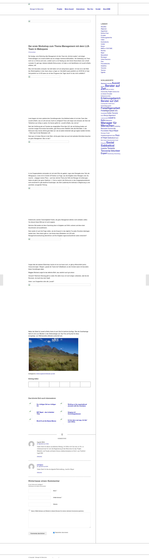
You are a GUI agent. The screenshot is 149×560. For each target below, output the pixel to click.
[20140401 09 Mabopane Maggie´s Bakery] (59, 32)
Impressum (49, 557)
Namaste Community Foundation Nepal (108, 129)
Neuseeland (104, 55)
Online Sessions (105, 59)
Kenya (103, 46)
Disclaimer (55, 557)
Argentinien (104, 31)
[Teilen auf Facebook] (33, 384)
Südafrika (103, 66)
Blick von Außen (110, 89)
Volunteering (111, 153)
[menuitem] (59, 9)
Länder (103, 44)
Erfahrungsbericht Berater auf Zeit (45, 373)
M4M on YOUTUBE (106, 48)
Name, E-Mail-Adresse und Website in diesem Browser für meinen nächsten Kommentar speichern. (57, 511)
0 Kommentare (32, 52)
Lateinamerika (104, 118)
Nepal (102, 53)
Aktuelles (103, 27)
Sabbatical (111, 138)
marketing (117, 126)
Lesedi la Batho (108, 118)
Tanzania (103, 68)
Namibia (103, 51)
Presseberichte (105, 64)
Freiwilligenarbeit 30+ (109, 110)
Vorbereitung (117, 153)
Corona (115, 92)
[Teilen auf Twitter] (44, 384)
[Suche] (113, 9)
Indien (102, 40)
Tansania (111, 148)
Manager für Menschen (109, 123)
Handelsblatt (104, 113)
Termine (103, 70)
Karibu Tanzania (112, 113)
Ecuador (103, 35)
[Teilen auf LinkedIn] (65, 384)
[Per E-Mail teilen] (85, 384)
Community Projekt (106, 92)
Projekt (108, 133)
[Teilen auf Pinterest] (54, 384)
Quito (113, 135)
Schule (105, 140)
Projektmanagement (106, 135)
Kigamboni (112, 115)
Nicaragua (104, 57)
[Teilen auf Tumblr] (75, 384)
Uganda (103, 72)
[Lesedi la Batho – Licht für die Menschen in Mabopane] (1, 280)
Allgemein (104, 29)
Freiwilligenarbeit (110, 108)
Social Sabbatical (107, 143)
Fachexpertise (104, 103)
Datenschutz (62, 557)
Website (55, 504)
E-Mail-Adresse (57, 497)
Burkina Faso (105, 33)
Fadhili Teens (111, 103)
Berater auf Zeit (110, 87)
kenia (102, 115)
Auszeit (116, 83)
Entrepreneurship (105, 96)
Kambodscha (105, 42)
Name (55, 491)
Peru (102, 61)
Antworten (39, 456)
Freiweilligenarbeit (106, 106)
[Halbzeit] (147, 280)
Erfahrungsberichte (106, 37)
